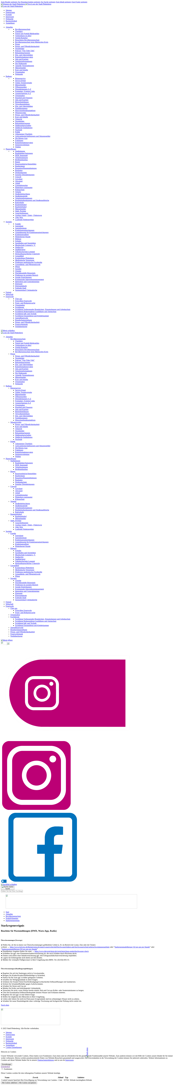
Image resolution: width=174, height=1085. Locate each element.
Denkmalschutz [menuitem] (21, 173)
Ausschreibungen (21, 523)
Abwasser (19, 491)
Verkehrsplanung (21, 467)
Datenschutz (10, 12)
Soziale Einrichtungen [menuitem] (23, 277)
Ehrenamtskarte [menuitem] (21, 286)
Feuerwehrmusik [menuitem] (21, 324)
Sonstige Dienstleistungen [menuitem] (24, 175)
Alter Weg (19, 527)
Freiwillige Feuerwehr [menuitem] (23, 301)
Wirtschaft (9, 294)
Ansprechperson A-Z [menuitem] (23, 93)
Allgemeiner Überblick (23, 444)
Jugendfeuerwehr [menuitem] (21, 318)
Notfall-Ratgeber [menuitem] (21, 38)
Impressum (10, 17)
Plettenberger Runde (22, 546)
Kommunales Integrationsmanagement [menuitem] (29, 279)
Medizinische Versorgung (24, 570)
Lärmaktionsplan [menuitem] (21, 185)
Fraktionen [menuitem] (19, 140)
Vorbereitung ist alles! (23, 345)
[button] (7, 640)
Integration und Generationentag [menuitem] (27, 282)
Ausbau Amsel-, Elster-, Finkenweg (28, 525)
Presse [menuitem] (17, 44)
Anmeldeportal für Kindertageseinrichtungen (32, 542)
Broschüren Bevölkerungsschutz (27, 350)
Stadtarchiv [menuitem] (19, 247)
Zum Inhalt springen (63, 2)
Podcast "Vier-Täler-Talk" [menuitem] (25, 51)
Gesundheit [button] (14, 566)
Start (7, 912)
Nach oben (5, 1005)
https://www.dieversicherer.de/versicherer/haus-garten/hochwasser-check (62, 951)
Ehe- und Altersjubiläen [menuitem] (24, 55)
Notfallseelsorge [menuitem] (21, 327)
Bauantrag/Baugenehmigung (26, 478)
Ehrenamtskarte (21, 595)
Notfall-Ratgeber (21, 347)
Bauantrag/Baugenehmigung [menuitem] (26, 168)
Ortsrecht (18, 429)
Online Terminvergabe (23, 392)
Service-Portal (20, 390)
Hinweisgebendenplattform (25, 420)
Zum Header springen (9, 2)
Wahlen (18, 456)
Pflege (17, 576)
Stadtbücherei (20, 559)
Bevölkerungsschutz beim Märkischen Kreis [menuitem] (31, 42)
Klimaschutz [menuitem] (20, 190)
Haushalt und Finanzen (23, 407)
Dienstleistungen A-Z (23, 399)
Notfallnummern (21, 418)
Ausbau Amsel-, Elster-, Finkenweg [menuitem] (28, 215)
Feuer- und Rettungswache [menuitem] (25, 303)
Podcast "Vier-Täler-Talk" (25, 360)
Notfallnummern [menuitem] (21, 108)
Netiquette (9, 19)
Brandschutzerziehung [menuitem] (23, 320)
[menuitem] (89, 50)
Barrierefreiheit (11, 21)
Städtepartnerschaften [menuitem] (23, 126)
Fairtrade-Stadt (20, 598)
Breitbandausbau (21, 469)
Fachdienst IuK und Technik (25, 623)
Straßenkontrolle (21, 506)
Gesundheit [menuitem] (19, 256)
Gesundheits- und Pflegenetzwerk (27, 574)
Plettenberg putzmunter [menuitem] (23, 188)
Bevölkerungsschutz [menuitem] (22, 29)
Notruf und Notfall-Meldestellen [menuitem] (27, 34)
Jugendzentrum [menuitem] (21, 228)
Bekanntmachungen (22, 362)
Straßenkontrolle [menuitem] (21, 196)
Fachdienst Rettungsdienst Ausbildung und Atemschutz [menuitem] (35, 312)
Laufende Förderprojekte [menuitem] (24, 220)
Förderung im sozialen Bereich (26, 585)
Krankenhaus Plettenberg (24, 568)
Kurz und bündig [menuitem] (21, 70)
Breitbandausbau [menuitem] (21, 160)
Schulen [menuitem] (18, 241)
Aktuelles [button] (9, 27)
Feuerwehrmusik (16, 634)
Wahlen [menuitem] (18, 147)
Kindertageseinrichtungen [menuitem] (24, 230)
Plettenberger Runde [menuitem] (22, 237)
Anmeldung (10, 23)
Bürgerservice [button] (15, 388)
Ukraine (18, 581)
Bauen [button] (12, 471)
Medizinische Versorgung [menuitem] (24, 260)
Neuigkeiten (19, 358)
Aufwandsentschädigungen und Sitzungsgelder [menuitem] (32, 136)
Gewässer (18, 489)
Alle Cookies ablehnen (9, 1083)
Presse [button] (12, 354)
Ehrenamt (18, 593)
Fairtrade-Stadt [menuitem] (20, 288)
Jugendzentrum (21, 538)
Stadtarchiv (19, 557)
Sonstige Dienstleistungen (24, 484)
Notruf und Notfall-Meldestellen (27, 343)
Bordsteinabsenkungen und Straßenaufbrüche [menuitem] (32, 200)
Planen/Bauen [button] (11, 149)
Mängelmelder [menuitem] (20, 68)
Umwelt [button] (13, 486)
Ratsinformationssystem (24, 367)
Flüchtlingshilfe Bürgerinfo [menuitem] (25, 273)
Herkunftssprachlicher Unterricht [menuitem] (27, 254)
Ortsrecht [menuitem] (18, 119)
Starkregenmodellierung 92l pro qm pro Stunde (19, 949)
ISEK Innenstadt (21, 465)
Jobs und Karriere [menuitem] (21, 59)
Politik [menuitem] (17, 132)
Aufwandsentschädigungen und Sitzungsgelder (32, 446)
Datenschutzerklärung (46, 1060)
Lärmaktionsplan (21, 495)
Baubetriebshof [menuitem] (21, 205)
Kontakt (9, 15)
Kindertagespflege (22, 544)
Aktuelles (9, 914)
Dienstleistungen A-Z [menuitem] (23, 89)
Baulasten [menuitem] (18, 170)
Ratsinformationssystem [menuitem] (24, 57)
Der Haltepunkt (21, 373)
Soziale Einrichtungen (23, 587)
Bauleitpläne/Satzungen (24, 463)
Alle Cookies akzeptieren (27, 1083)
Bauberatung (20, 476)
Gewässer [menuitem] (18, 179)
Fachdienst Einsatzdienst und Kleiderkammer (32, 625)
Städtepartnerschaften (23, 435)
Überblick (19, 341)
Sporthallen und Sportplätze (25, 553)
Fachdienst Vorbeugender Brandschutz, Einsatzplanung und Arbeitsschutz (42, 619)
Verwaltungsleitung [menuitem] (22, 104)
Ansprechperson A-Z (23, 403)
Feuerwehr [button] (10, 297)
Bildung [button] (13, 548)
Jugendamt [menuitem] (19, 226)
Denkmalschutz (21, 482)
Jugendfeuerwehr (16, 628)
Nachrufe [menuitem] (18, 130)
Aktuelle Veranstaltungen (24, 375)
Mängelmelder (20, 377)
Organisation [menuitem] (20, 72)
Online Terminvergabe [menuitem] (23, 83)
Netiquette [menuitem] (19, 74)
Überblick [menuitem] (19, 31)
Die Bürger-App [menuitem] (21, 138)
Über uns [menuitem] (18, 299)
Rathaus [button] (9, 76)
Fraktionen (19, 450)
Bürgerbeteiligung (22, 412)
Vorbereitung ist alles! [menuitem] (23, 36)
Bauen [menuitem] (17, 162)
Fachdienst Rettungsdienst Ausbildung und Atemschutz (35, 621)
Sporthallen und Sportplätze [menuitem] (25, 243)
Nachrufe (18, 439)
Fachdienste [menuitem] (19, 307)
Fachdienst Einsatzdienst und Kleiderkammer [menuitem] (32, 316)
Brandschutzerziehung (18, 630)
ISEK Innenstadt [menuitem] (21, 155)
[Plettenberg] (26, 4)
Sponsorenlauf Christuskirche (26, 600)
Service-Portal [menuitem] (20, 81)
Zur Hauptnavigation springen (29, 2)
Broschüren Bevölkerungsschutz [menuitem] (27, 40)
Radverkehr (19, 512)
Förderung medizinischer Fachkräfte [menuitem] (28, 262)
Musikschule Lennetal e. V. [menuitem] (25, 245)
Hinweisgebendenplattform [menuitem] (25, 111)
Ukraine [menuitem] (18, 271)
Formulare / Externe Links (25, 401)
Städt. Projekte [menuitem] (20, 211)
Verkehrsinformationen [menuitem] (23, 61)
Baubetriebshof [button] (16, 514)
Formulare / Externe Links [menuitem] (25, 91)
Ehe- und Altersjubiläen (24, 365)
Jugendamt (19, 536)
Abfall (17, 493)
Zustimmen (7, 1069)
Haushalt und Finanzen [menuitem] (23, 98)
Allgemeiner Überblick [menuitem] (23, 134)
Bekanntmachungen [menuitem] (22, 53)
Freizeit (8, 292)
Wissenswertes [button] (15, 422)
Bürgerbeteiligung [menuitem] (22, 102)
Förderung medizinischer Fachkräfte (28, 572)
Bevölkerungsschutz (13, 916)
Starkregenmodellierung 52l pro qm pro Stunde (132, 947)
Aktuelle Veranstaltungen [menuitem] (24, 66)
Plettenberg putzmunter (23, 497)
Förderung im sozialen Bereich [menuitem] (26, 275)
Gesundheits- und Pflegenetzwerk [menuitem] (27, 264)
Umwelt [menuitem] (18, 177)
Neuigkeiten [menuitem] (19, 49)
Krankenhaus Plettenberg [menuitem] (24, 258)
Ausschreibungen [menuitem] (21, 213)
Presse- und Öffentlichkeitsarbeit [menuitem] (27, 46)
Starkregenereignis (13, 921)
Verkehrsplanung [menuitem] (21, 158)
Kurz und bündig (21, 379)
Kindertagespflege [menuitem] (22, 235)
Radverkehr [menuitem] (19, 202)
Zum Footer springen (79, 2)
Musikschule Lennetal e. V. (25, 555)
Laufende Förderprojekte (24, 529)
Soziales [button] (9, 222)
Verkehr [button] (13, 501)
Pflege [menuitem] (17, 267)
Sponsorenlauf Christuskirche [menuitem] (26, 290)
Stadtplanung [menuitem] (20, 151)
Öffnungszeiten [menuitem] (21, 87)
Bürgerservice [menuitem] (20, 78)
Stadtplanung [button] (15, 461)
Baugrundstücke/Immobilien (25, 474)
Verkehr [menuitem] (18, 192)
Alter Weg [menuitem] (19, 217)
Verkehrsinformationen (23, 371)
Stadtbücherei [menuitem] (20, 250)
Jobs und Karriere (21, 369)
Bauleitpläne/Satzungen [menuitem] (24, 153)
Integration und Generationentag (27, 591)
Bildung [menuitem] (18, 239)
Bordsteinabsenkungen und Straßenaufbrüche (32, 510)
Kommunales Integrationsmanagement (29, 589)
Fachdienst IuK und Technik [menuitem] (25, 314)
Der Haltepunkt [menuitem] (21, 63)
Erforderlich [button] (5, 1067)
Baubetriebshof (21, 516)
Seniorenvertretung (22, 454)
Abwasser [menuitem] (19, 181)
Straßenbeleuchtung (22, 504)
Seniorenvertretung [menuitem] (22, 145)
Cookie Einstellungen (14, 1047)
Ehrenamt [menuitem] (18, 284)
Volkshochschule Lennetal (25, 561)
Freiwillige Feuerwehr (23, 610)
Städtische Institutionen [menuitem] (23, 128)
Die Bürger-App (21, 448)
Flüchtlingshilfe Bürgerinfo (25, 583)
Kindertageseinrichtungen (24, 540)
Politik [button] (12, 442)
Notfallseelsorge (16, 636)
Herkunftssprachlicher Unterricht (27, 563)
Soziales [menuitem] (18, 269)
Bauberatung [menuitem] (20, 166)
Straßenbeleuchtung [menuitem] (22, 194)
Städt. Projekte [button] (15, 521)
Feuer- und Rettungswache (25, 613)
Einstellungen (6, 1064)
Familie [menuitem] (18, 224)
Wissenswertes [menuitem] (20, 113)
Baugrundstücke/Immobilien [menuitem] (25, 164)
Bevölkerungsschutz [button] (18, 339)
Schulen (18, 551)
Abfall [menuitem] (17, 183)
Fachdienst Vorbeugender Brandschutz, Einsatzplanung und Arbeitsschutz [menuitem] (42, 309)
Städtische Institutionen (23, 437)
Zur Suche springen (48, 2)
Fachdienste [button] (14, 617)
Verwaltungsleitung (22, 414)
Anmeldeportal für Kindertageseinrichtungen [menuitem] (32, 232)
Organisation (20, 382)
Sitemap (9, 10)
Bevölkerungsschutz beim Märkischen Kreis (31, 352)
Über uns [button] (13, 608)
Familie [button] (13, 533)
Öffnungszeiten (21, 397)
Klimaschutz (20, 499)
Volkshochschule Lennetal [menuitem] (25, 252)
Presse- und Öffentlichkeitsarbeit (27, 356)
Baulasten (18, 480)
